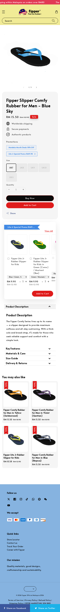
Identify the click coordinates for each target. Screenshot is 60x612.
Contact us (12, 543)
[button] (3, 12)
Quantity (10, 185)
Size (8, 160)
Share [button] (13, 213)
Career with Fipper (16, 549)
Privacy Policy (31, 600)
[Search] (53, 20)
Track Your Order (15, 546)
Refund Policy (45, 600)
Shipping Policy (16, 603)
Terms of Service (15, 600)
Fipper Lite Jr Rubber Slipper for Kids (18, 261)
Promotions (12, 141)
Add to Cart (30, 205)
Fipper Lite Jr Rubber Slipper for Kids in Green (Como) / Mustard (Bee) (40, 265)
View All (49, 230)
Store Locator (13, 539)
